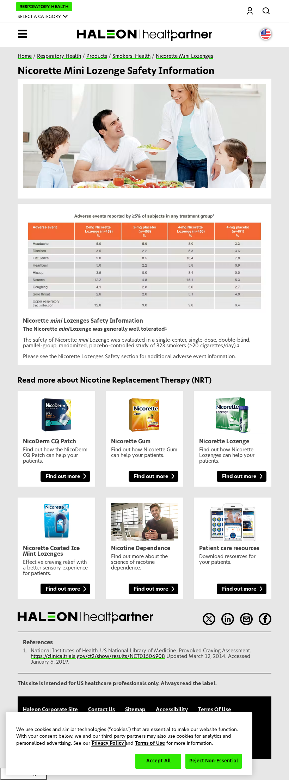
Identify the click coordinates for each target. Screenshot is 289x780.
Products (96, 56)
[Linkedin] (227, 619)
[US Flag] (265, 34)
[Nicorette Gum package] (144, 412)
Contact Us (101, 709)
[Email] (246, 619)
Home (25, 56)
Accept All (158, 761)
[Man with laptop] (144, 519)
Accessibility (172, 709)
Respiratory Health (59, 56)
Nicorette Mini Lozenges (184, 56)
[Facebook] (265, 619)
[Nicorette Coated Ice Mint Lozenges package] (56, 519)
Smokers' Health (131, 56)
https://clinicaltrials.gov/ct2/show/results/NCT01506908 (98, 656)
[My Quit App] (232, 519)
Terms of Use (150, 743)
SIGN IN (250, 11)
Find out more (63, 476)
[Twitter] (209, 619)
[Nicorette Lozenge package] (232, 412)
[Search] (267, 9)
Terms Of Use (214, 709)
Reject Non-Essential (213, 761)
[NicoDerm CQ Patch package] (56, 412)
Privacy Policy (108, 743)
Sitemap (135, 709)
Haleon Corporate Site (50, 709)
